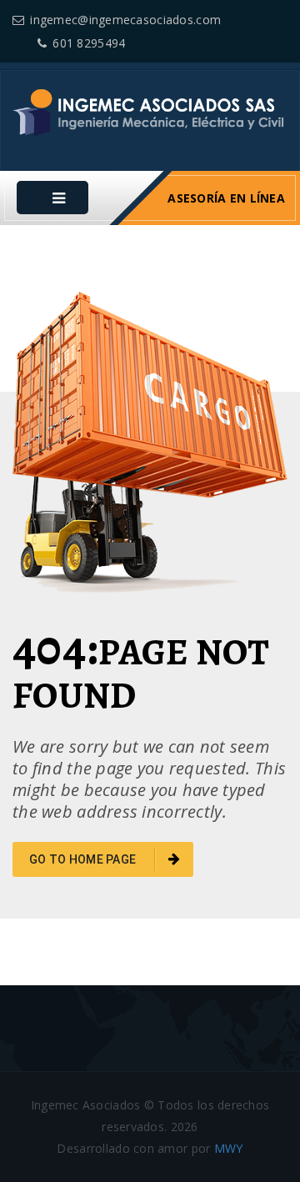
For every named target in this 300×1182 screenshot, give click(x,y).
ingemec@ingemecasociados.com (125, 20)
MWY (228, 1148)
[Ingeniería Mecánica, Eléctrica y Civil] (150, 110)
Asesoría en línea (226, 198)
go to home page (83, 859)
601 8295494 (88, 43)
